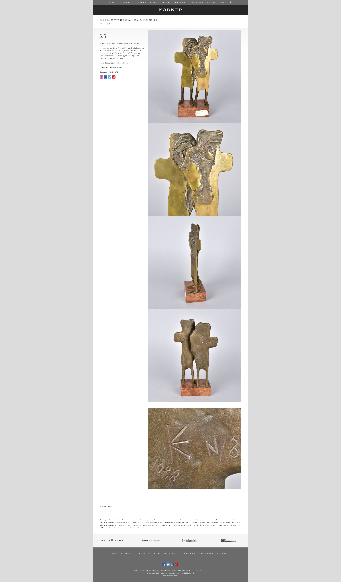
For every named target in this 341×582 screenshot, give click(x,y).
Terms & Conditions (209, 554)
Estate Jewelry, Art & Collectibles (134, 20)
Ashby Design (173, 575)
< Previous (103, 24)
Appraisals (175, 554)
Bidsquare (112, 540)
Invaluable (190, 540)
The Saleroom (229, 540)
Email (101, 77)
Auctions (126, 554)
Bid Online (139, 554)
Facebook (105, 77)
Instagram (172, 564)
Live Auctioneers (151, 540)
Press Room (190, 554)
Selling (162, 554)
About (115, 554)
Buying (152, 554)
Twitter (109, 77)
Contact (227, 554)
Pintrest (113, 77)
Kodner (170, 10)
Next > (111, 24)
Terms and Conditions (138, 528)
